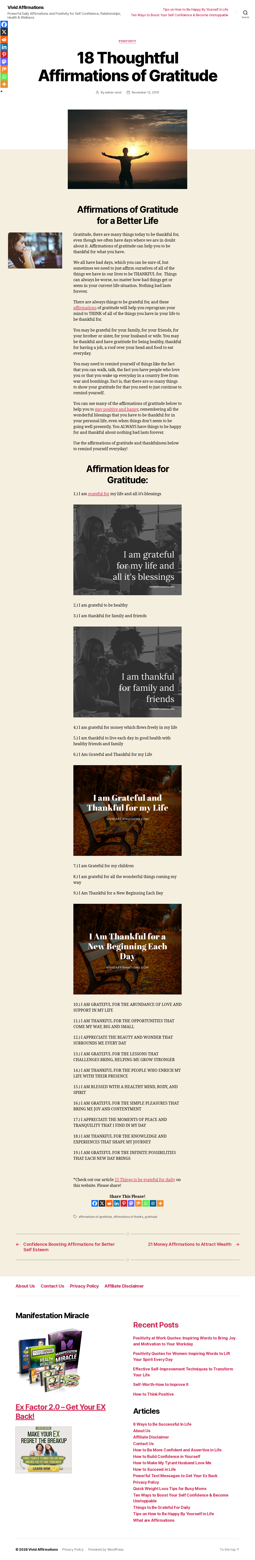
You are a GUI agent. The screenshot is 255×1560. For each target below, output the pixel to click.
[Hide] (1, 91)
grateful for (98, 493)
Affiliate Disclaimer (124, 1286)
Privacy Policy (84, 1286)
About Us (25, 1286)
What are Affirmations (153, 1520)
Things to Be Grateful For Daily (161, 1507)
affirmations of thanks (128, 1217)
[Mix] (138, 1203)
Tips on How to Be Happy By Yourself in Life (195, 9)
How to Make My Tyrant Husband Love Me (172, 1463)
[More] (160, 1203)
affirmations (85, 307)
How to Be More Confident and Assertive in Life (177, 1450)
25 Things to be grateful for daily (145, 1179)
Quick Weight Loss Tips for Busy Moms (169, 1488)
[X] (102, 1203)
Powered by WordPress (106, 1549)
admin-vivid (113, 92)
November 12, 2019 (145, 92)
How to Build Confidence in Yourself (166, 1456)
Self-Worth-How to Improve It (160, 1384)
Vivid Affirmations (25, 7)
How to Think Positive (153, 1394)
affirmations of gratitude (95, 1217)
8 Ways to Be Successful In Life (162, 1424)
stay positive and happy (116, 409)
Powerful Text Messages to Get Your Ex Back (175, 1475)
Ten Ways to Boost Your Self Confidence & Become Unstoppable (179, 15)
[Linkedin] (116, 1203)
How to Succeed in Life (154, 1469)
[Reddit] (109, 1203)
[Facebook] (94, 1203)
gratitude (151, 1217)
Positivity (127, 41)
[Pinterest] (124, 1203)
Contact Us (52, 1286)
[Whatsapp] (145, 1203)
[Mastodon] (131, 1203)
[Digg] (153, 1203)
